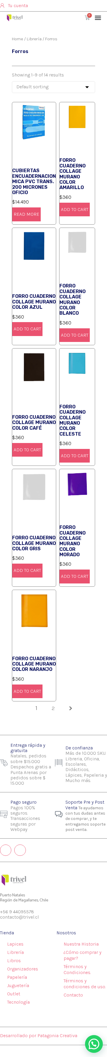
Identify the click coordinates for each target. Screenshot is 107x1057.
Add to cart (74, 209)
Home (17, 38)
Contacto (73, 995)
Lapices (15, 944)
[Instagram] (5, 850)
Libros (14, 960)
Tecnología (18, 1002)
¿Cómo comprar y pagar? (82, 955)
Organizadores (22, 969)
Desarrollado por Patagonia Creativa (38, 1035)
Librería (34, 38)
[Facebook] (20, 850)
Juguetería (18, 985)
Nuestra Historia (81, 944)
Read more (26, 214)
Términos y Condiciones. (77, 969)
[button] (98, 17)
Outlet (13, 994)
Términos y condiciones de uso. (85, 983)
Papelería (17, 977)
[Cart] (87, 17)
